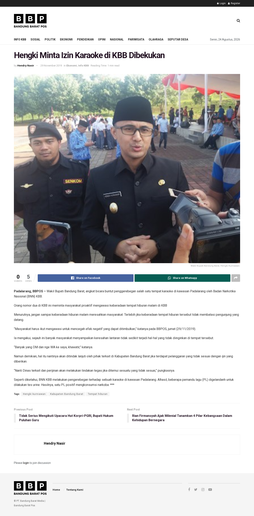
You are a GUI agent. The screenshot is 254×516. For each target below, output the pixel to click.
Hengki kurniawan (34, 394)
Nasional (117, 39)
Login (222, 3)
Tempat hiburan (98, 394)
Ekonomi (66, 39)
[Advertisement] (159, 20)
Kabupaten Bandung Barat (66, 394)
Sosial (35, 39)
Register (235, 3)
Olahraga (156, 39)
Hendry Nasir (25, 65)
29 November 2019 (51, 65)
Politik (50, 39)
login (26, 462)
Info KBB (20, 39)
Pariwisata (136, 39)
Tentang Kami (74, 489)
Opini (102, 39)
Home (56, 489)
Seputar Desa (178, 39)
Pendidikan (85, 39)
